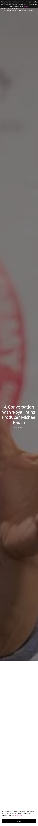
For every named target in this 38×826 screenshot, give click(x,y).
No (27, 7)
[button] (35, 735)
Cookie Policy (18, 815)
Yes (25, 7)
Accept (19, 821)
